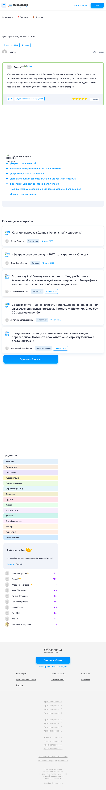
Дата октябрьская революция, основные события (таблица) (43, 178)
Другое (9, 499)
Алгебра (10, 526)
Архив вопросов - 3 (53, 709)
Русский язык (12, 478)
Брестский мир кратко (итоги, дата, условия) (35, 183)
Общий (19, 564)
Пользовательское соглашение (53, 756)
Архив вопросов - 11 (53, 745)
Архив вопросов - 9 (53, 737)
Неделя (10, 564)
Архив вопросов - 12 (53, 748)
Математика (12, 510)
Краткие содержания (26, 679)
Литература (33, 241)
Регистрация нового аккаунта (53, 666)
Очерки (19, 685)
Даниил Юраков (19, 573)
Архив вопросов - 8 (53, 731)
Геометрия (11, 532)
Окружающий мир (14, 488)
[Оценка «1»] (73, 99)
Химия (9, 505)
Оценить (94, 99)
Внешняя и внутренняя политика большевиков (35, 168)
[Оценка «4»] (82, 99)
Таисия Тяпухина (20, 596)
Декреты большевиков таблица (27, 173)
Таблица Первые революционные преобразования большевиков (45, 189)
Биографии (21, 673)
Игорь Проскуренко (21, 585)
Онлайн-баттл (57, 679)
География (11, 472)
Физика (9, 515)
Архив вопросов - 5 (53, 719)
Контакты (85, 673)
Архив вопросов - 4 (53, 713)
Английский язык (14, 521)
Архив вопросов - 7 (53, 727)
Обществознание (43, 348)
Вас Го (15, 618)
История (25, 45)
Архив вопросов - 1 (53, 701)
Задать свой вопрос (31, 359)
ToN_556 (16, 613)
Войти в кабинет (53, 660)
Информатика (12, 537)
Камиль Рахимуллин (21, 624)
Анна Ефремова (19, 590)
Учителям (85, 679)
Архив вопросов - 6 (53, 723)
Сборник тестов (58, 673)
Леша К (15, 579)
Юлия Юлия (17, 607)
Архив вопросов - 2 (53, 705)
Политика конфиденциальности (53, 760)
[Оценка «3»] (79, 99)
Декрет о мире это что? (23, 163)
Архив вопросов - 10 (53, 741)
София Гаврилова (20, 601)
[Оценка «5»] (85, 99)
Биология (10, 494)
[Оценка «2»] (76, 99)
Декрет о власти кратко (23, 194)
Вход (97, 5)
